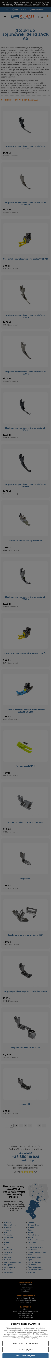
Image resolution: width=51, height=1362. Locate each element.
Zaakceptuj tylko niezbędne (25, 1343)
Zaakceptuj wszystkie (25, 1356)
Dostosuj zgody (26, 1349)
